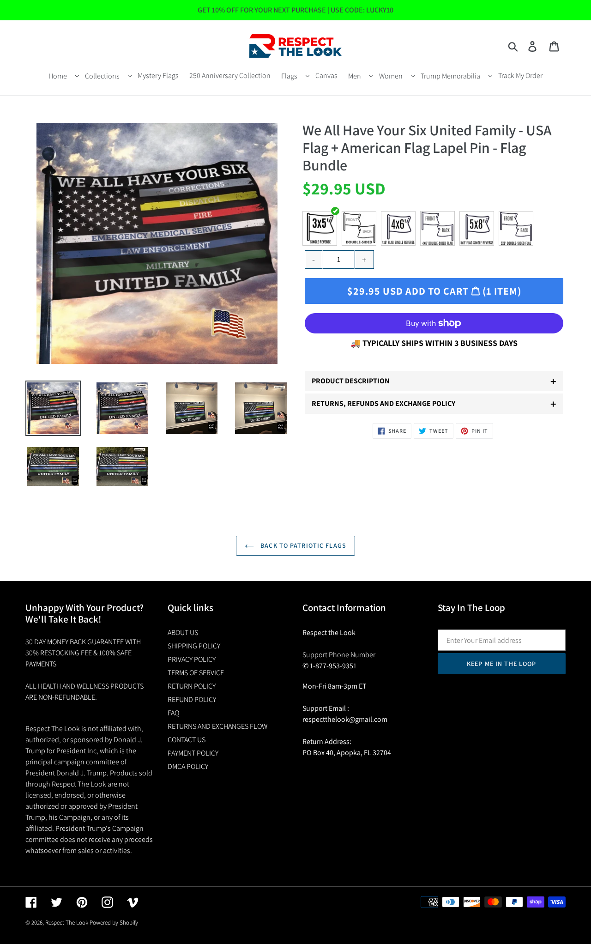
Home (57, 76)
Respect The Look (66, 922)
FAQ (173, 713)
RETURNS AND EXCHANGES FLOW (217, 726)
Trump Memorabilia (450, 76)
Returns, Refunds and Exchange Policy (434, 403)
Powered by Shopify (114, 922)
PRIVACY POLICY (192, 659)
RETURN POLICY (192, 686)
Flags (289, 76)
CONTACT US (186, 739)
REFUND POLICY (192, 699)
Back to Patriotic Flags (302, 545)
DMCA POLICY (188, 766)
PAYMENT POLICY (193, 753)
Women (391, 76)
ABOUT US (183, 632)
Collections (102, 76)
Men (354, 76)
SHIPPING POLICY (194, 646)
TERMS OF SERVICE (196, 673)
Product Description (434, 381)
